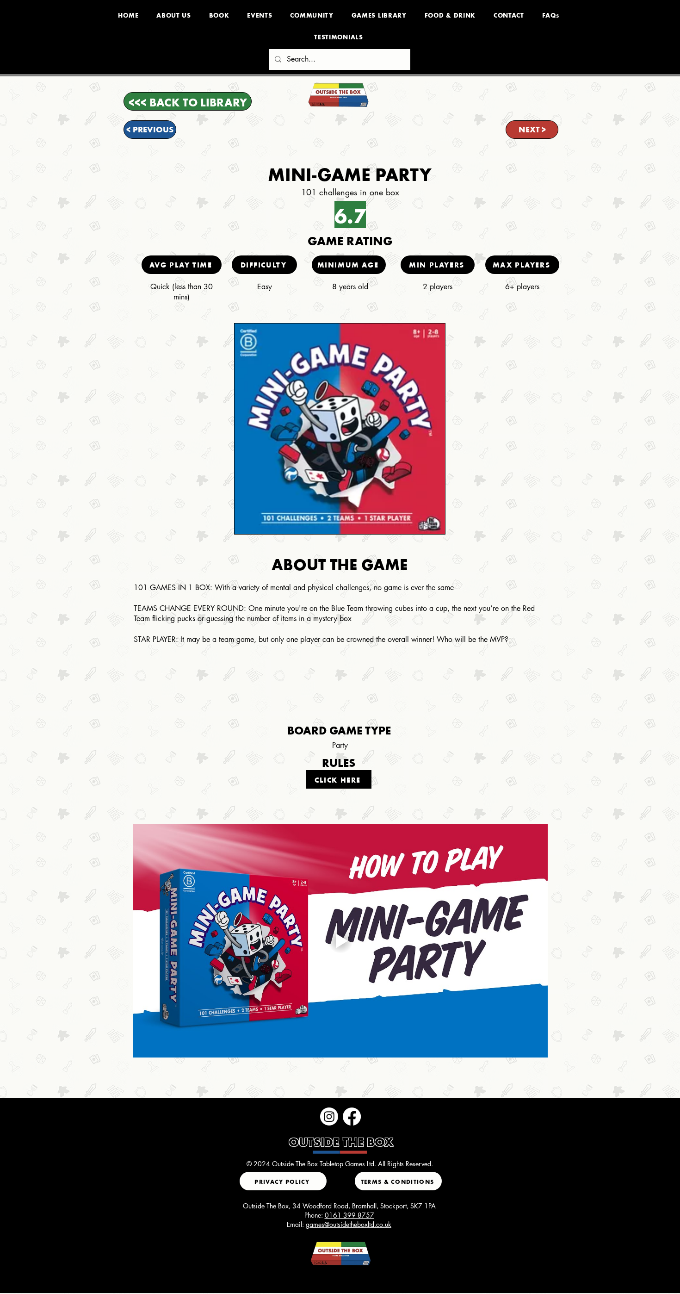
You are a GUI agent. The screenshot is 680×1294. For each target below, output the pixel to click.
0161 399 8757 (349, 1215)
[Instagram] (329, 1116)
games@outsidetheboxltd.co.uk (348, 1224)
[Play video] (340, 941)
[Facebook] (352, 1116)
